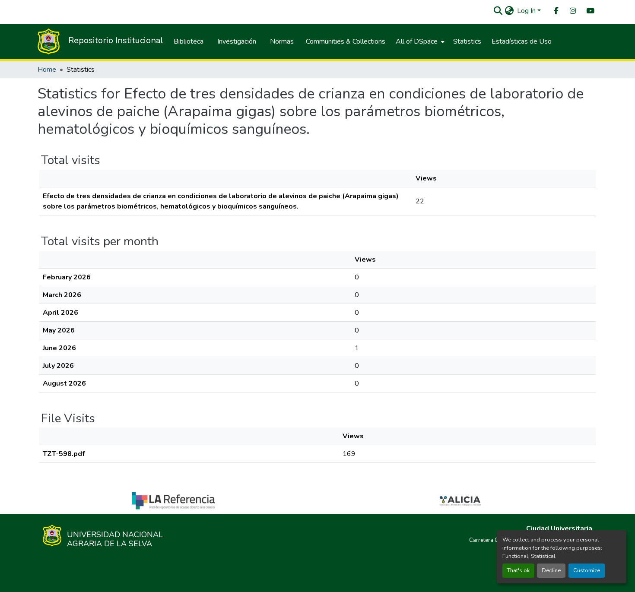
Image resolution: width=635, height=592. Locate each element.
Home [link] (47, 69)
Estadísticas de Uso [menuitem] (522, 41)
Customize (586, 570)
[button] (497, 11)
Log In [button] (527, 11)
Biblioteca (188, 41)
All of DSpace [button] (417, 41)
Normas (282, 41)
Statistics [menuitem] (467, 41)
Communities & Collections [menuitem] (345, 41)
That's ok (518, 570)
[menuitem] (555, 11)
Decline (551, 570)
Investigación (236, 41)
